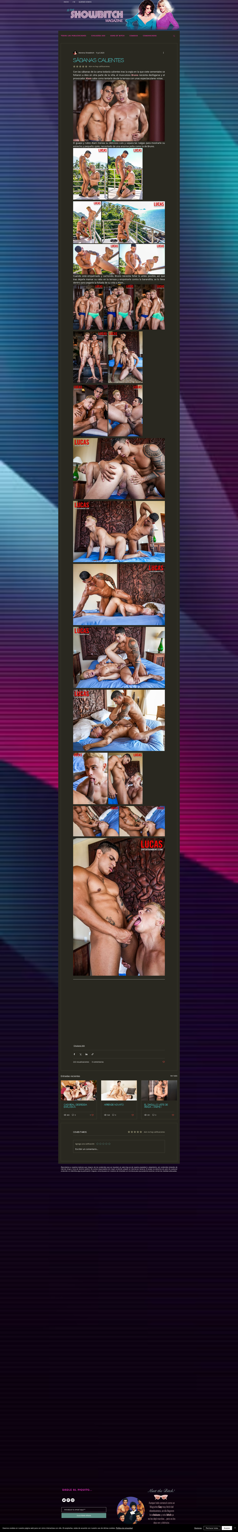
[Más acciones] (163, 52)
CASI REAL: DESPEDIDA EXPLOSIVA (75, 1105)
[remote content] (119, 1009)
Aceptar (227, 1528)
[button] (174, 36)
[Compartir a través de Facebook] (74, 1054)
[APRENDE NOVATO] (119, 1090)
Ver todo (173, 1076)
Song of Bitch (117, 36)
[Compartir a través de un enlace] (92, 1054)
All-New (70, 9)
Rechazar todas (212, 1528)
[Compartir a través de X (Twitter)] (80, 1054)
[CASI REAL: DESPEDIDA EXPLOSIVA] (79, 1090)
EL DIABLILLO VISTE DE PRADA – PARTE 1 (156, 1105)
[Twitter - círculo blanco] (64, 1500)
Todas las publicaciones (73, 36)
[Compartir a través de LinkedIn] (86, 1054)
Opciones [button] (198, 1528)
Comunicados (150, 36)
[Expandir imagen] (90, 174)
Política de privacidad (124, 1528)
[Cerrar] (235, 1528)
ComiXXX (133, 36)
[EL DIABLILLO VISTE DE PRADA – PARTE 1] (159, 1090)
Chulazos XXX (98, 36)
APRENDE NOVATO (114, 1104)
